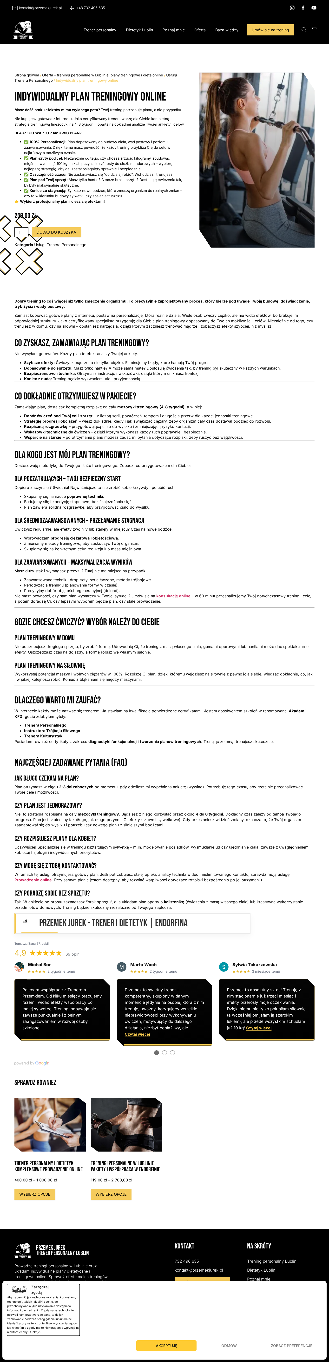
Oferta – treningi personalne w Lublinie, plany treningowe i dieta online (102, 75)
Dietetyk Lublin (139, 29)
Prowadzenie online (33, 879)
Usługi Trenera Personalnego (60, 244)
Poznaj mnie (174, 29)
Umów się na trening (270, 29)
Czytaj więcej (137, 1034)
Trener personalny (100, 29)
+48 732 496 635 (90, 8)
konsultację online (173, 595)
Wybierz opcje (34, 1194)
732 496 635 (187, 1261)
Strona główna (26, 75)
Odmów (229, 1345)
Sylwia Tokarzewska (254, 964)
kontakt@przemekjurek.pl (40, 8)
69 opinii (73, 954)
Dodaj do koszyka (56, 232)
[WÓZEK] (314, 29)
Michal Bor (39, 964)
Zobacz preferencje (291, 1345)
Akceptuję (166, 1345)
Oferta (200, 29)
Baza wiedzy (226, 29)
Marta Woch (143, 964)
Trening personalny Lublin (271, 1261)
